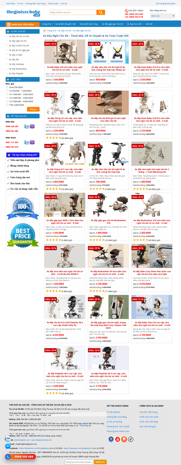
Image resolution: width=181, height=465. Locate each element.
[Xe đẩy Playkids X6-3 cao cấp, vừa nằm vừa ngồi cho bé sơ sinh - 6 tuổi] (64, 369)
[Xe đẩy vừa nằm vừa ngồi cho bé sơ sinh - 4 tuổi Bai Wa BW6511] (64, 267)
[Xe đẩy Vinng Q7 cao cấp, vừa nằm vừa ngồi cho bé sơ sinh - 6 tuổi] (64, 114)
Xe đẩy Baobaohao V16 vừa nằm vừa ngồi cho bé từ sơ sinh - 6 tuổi (151, 221)
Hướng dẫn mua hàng (36, 3)
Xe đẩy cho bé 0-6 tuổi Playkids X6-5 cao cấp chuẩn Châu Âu (65, 323)
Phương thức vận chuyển (118, 426)
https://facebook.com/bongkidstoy (34, 448)
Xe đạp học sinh (134, 24)
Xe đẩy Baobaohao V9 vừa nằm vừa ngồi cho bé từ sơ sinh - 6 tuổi (108, 272)
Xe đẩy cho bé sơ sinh (19, 36)
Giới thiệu (10, 3)
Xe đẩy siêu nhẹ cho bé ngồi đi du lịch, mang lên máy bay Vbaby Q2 (108, 68)
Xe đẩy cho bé (18, 31)
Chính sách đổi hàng (148, 421)
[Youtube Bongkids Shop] (117, 441)
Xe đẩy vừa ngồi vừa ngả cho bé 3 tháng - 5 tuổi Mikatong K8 (152, 170)
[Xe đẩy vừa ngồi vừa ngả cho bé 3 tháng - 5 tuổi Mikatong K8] (152, 165)
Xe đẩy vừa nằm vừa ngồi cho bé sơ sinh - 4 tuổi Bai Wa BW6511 (65, 272)
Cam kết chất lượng (148, 412)
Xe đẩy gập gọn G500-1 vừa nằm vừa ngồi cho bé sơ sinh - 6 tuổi (64, 221)
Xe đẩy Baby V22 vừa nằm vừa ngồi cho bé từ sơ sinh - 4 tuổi (64, 68)
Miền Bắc (155, 16)
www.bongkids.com (22, 440)
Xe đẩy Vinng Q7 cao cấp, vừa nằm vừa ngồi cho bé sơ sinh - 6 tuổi (65, 119)
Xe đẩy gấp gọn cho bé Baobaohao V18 (108, 221)
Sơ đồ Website (113, 412)
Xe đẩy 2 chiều (15, 54)
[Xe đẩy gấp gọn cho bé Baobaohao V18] (108, 216)
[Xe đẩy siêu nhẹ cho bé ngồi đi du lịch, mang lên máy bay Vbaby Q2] (108, 63)
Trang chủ (46, 24)
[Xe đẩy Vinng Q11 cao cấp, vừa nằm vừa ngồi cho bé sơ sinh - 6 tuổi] (64, 165)
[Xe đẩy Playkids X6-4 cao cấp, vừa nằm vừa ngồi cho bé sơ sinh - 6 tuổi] (108, 369)
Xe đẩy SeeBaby (16, 64)
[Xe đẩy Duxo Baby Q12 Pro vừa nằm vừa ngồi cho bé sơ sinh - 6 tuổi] (152, 63)
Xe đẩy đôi (14, 59)
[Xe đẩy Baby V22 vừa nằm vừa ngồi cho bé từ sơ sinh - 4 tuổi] (64, 63)
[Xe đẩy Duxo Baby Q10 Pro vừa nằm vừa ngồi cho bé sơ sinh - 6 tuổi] (152, 114)
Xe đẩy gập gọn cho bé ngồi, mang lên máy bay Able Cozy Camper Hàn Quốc (108, 325)
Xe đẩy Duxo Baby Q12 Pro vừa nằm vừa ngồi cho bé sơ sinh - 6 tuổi (152, 68)
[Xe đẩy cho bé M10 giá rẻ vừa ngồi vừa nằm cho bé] (108, 114)
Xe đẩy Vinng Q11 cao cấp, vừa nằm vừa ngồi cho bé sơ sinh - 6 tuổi (65, 170)
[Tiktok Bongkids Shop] (130, 441)
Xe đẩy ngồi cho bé (17, 41)
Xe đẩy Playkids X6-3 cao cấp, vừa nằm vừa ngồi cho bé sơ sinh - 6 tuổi (64, 375)
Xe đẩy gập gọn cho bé (112, 24)
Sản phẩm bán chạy (89, 24)
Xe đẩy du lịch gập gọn (19, 50)
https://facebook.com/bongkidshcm (78, 448)
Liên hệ (63, 3)
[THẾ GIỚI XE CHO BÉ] (23, 16)
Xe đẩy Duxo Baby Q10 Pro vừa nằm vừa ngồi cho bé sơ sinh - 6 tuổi (152, 119)
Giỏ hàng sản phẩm (165, 3)
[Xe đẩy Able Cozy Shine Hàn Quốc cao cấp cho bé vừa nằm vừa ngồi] (152, 267)
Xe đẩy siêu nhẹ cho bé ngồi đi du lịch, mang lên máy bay (108, 170)
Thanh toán (53, 3)
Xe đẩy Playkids (16, 73)
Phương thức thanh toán (118, 431)
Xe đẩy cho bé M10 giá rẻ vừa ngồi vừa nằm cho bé (108, 119)
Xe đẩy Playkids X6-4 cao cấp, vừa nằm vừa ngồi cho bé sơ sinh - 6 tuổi (108, 375)
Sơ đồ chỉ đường (114, 421)
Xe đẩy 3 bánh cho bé (19, 45)
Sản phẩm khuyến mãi (65, 24)
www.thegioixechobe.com (41, 440)
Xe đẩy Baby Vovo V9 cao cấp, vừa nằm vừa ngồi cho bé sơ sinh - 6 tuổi (151, 323)
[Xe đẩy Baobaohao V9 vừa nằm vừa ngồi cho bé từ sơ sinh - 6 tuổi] (108, 267)
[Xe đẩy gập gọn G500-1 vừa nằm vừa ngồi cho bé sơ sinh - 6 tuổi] (64, 216)
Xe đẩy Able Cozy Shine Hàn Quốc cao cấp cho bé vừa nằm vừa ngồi (152, 272)
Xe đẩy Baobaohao (18, 68)
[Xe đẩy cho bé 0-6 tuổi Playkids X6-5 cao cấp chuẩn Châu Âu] (64, 318)
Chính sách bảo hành (149, 416)
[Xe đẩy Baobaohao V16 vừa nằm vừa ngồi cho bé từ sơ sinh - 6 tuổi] (152, 216)
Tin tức (20, 3)
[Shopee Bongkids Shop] (124, 441)
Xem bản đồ (85, 426)
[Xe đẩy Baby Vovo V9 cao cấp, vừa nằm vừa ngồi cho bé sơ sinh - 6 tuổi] (152, 318)
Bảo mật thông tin (147, 426)
